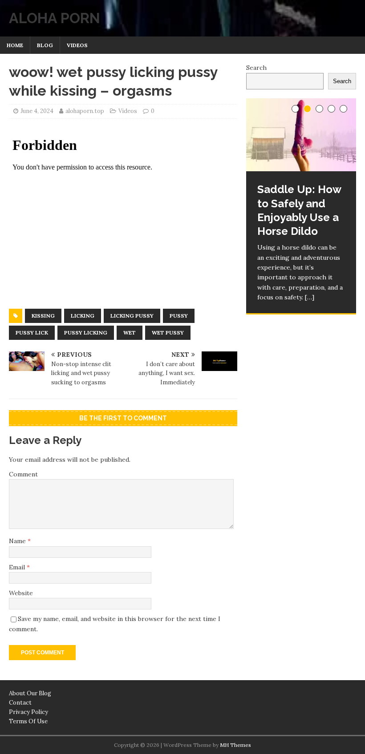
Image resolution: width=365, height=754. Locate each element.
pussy (179, 315)
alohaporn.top (84, 111)
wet (129, 332)
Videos (77, 45)
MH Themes (235, 745)
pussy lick (32, 332)
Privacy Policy (28, 712)
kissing (43, 315)
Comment (23, 474)
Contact (20, 702)
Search (256, 68)
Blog (45, 45)
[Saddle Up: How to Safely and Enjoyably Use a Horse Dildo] (301, 135)
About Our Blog (30, 693)
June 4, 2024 (36, 111)
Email (18, 567)
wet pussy (168, 332)
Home (15, 45)
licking (82, 315)
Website (21, 593)
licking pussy (132, 315)
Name (18, 541)
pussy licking (85, 332)
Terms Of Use (28, 721)
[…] (309, 297)
